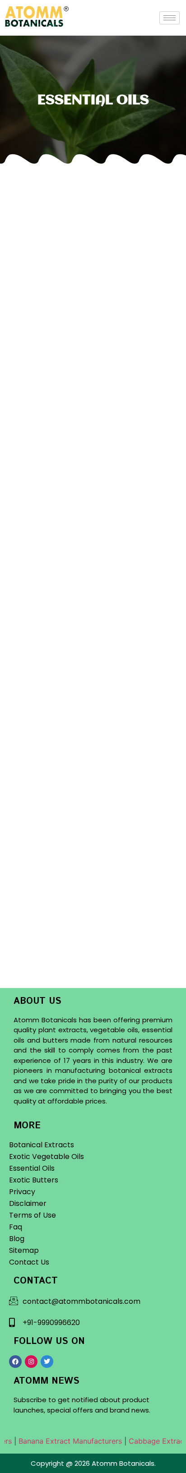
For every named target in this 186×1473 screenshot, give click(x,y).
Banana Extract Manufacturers (63, 1440)
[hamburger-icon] (169, 17)
